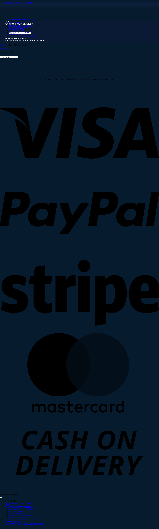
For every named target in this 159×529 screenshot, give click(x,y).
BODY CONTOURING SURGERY (23, 36)
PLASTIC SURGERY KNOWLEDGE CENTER (24, 41)
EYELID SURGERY (17, 30)
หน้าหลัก (3, 45)
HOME (7, 22)
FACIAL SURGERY (17, 28)
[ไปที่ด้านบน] (1, 497)
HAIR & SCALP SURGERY (20, 26)
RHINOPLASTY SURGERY (21, 32)
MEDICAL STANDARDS (15, 39)
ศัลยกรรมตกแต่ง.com (20, 8)
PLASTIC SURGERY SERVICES (19, 24)
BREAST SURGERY (18, 34)
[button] (3, 48)
